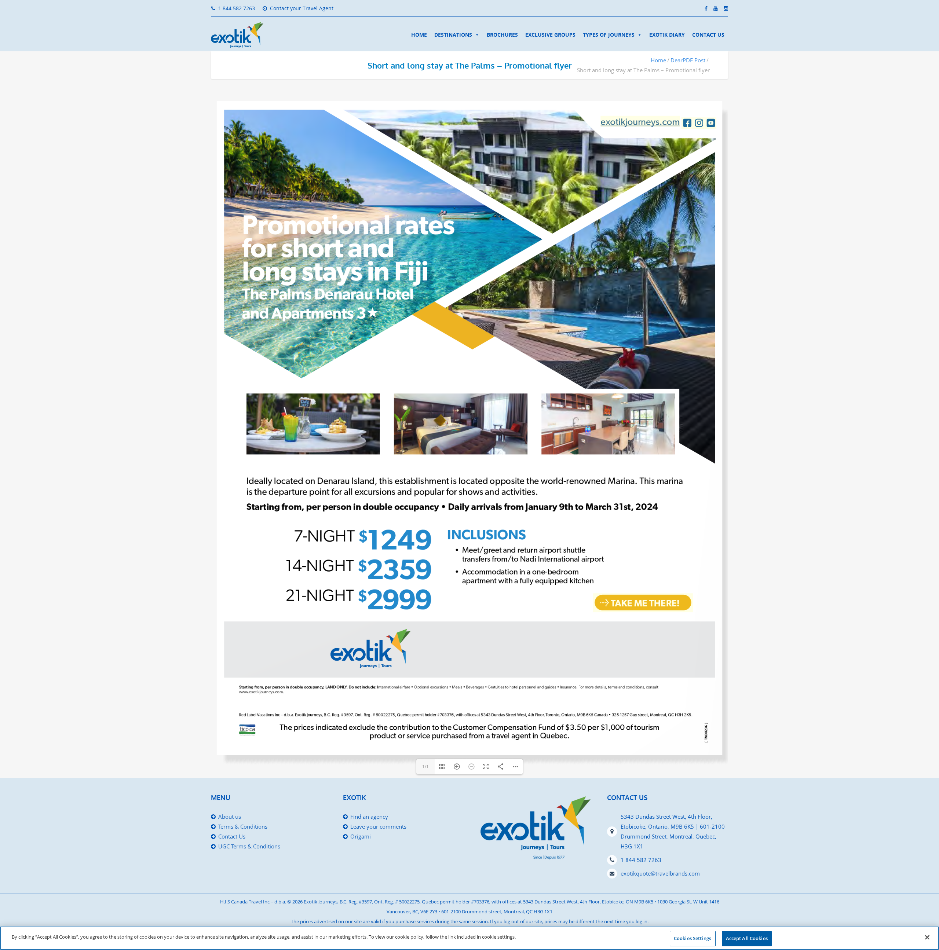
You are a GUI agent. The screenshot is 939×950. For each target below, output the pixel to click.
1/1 (425, 766)
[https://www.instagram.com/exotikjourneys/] (699, 122)
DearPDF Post (688, 60)
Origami (360, 836)
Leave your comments (378, 826)
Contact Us (708, 34)
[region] (469, 938)
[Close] (927, 937)
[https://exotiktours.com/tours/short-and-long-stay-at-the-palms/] (643, 602)
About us (229, 816)
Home (419, 34)
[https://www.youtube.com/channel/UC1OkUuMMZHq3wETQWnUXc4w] (710, 123)
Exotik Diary (667, 34)
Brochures (502, 34)
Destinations (453, 34)
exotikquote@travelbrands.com (660, 873)
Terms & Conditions (242, 826)
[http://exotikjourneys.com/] (639, 121)
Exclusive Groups (550, 34)
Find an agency (369, 816)
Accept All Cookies (747, 938)
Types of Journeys (609, 34)
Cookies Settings (692, 938)
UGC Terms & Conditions (249, 846)
